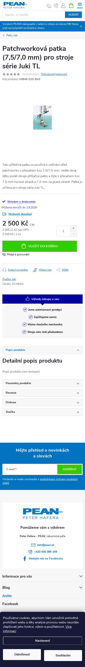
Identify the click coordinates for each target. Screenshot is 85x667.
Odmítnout (22, 654)
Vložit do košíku (43, 246)
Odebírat (69, 469)
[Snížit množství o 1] (73, 233)
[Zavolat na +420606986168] (56, 5)
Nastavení (42, 641)
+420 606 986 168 (45, 552)
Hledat (73, 15)
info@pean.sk (45, 545)
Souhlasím (63, 655)
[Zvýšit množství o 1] (73, 228)
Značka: (9, 279)
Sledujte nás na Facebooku (46, 558)
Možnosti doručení (20, 214)
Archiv (7, 595)
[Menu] (80, 5)
